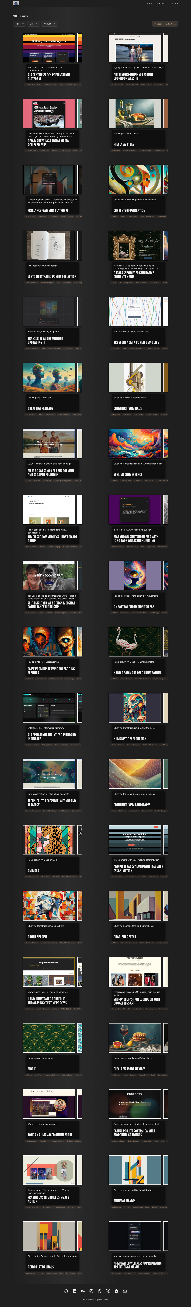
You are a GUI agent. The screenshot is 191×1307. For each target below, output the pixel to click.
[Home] (16, 3)
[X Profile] (108, 1291)
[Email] (124, 1291)
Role (18, 24)
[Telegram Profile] (116, 1291)
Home (149, 3)
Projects (158, 24)
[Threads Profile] (99, 1291)
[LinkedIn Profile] (74, 1291)
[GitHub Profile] (66, 1291)
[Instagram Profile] (91, 1291)
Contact (174, 3)
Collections (171, 24)
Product (47, 24)
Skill (31, 24)
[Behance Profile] (83, 1291)
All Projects (161, 3)
